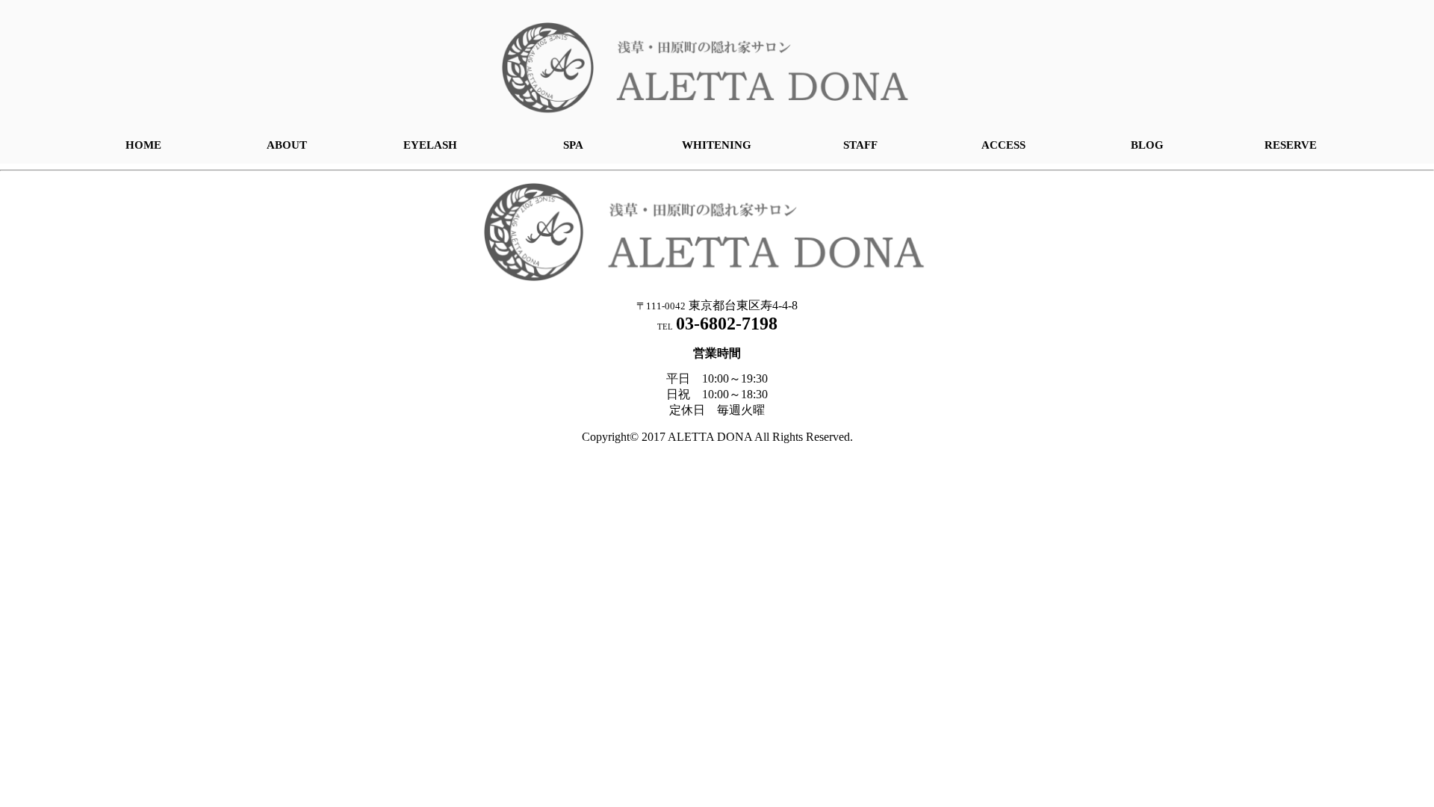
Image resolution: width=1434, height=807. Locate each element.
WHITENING (716, 145)
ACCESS (1003, 145)
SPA (573, 145)
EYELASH (430, 145)
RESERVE (1290, 145)
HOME (143, 145)
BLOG (1147, 145)
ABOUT (287, 145)
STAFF (860, 145)
